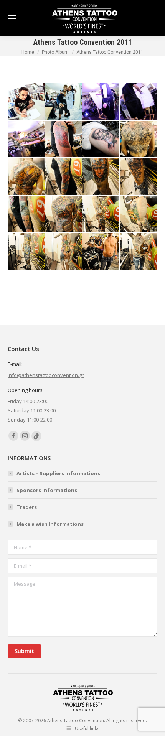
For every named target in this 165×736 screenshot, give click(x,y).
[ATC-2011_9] (26, 177)
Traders (26, 507)
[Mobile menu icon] (12, 18)
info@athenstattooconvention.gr (46, 375)
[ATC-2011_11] (101, 177)
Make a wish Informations (50, 523)
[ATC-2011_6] (64, 139)
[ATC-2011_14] (64, 214)
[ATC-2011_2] (64, 102)
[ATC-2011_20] (139, 251)
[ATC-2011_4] (139, 102)
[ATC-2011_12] (139, 177)
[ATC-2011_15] (101, 214)
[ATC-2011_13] (26, 214)
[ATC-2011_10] (64, 177)
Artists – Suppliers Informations (58, 473)
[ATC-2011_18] (64, 251)
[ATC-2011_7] (101, 139)
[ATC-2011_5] (26, 139)
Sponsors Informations (46, 490)
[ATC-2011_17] (26, 251)
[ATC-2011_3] (101, 102)
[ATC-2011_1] (26, 102)
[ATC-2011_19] (101, 251)
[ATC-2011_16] (139, 214)
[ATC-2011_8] (139, 139)
